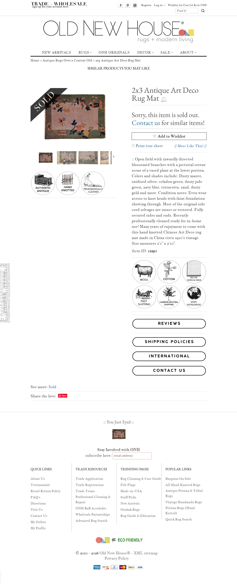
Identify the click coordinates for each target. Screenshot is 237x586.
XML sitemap (146, 553)
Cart (195, 5)
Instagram (135, 5)
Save (64, 395)
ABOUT (187, 52)
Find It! (182, 10)
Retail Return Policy (46, 491)
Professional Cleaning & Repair (93, 499)
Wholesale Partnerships (93, 514)
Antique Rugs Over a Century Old (67, 60)
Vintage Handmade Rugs (183, 502)
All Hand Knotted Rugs (182, 485)
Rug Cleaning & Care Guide (140, 479)
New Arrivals (130, 503)
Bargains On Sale (178, 479)
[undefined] (74, 117)
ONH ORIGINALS (114, 52)
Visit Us (37, 510)
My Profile (38, 528)
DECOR (144, 52)
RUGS (84, 52)
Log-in (158, 5)
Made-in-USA (131, 491)
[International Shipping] (119, 357)
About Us (38, 479)
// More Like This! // (190, 146)
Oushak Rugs (130, 510)
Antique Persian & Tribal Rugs (184, 493)
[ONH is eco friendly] (118, 544)
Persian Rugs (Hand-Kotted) (180, 510)
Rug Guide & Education (138, 516)
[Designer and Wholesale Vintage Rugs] (61, 7)
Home (35, 60)
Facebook (120, 5)
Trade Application (89, 479)
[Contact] (119, 371)
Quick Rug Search (178, 519)
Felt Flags (127, 485)
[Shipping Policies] (119, 343)
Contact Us (39, 516)
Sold (52, 386)
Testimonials (40, 485)
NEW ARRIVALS (56, 52)
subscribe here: (98, 455)
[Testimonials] (169, 329)
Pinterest (127, 5)
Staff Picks (128, 497)
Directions (38, 503)
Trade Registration (90, 485)
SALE (165, 52)
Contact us (146, 122)
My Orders (38, 522)
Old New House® (114, 553)
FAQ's (35, 497)
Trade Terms (85, 491)
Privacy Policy (117, 558)
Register (146, 5)
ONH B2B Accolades (91, 508)
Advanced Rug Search (91, 521)
